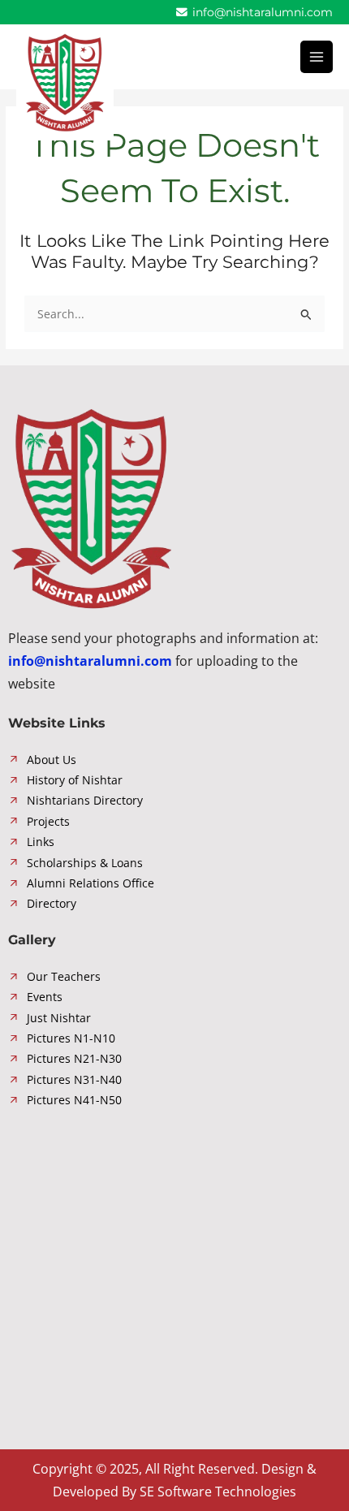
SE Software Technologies (218, 1491)
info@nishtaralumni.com (261, 12)
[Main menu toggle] (317, 57)
